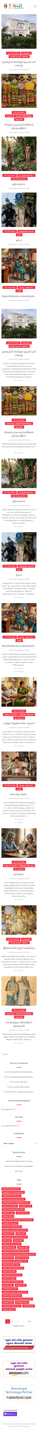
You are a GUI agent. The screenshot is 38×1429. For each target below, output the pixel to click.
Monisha (9, 1247)
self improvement (13, 1268)
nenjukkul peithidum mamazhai (19, 1254)
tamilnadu (10, 1289)
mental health (12, 1244)
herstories (14, 69)
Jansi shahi (10, 1223)
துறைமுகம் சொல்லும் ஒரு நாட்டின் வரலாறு (19, 1161)
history (23, 1213)
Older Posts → (19, 1326)
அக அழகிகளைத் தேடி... (26, 175)
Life (7, 1240)
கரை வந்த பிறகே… (19, 794)
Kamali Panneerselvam (15, 1230)
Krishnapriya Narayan (15, 1237)
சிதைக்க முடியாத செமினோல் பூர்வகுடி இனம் (19, 1166)
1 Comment (19, 671)
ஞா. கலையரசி (19, 718)
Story (8, 1285)
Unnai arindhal (12, 1295)
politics (22, 1258)
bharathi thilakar (13, 1192)
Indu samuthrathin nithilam (18, 1220)
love (18, 1240)
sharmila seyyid (12, 1275)
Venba (8, 1302)
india (8, 1216)
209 (29, 1321)
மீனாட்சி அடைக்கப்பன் (19, 179)
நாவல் (19, 235)
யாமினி (19, 291)
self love (9, 1271)
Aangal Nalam (11, 1189)
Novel (8, 1258)
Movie (23, 1247)
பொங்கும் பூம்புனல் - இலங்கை (19, 56)
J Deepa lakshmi (12, 1227)
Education (10, 1206)
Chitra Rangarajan (14, 1199)
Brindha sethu (12, 1196)
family (26, 1206)
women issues (12, 1306)
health (8, 1213)
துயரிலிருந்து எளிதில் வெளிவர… (23, 1077)
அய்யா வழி (9, 1309)
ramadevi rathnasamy (15, 1261)
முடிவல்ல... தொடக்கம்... (26, 287)
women (22, 1302)
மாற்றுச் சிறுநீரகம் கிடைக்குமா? (19, 723)
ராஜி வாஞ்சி (19, 119)
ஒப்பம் (19, 239)
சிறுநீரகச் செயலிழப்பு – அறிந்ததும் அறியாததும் (19, 714)
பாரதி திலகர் (26, 53)
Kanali (8, 1233)
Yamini (29, 1306)
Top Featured (13, 53)
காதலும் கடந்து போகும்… (26, 1092)
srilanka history (13, 1282)
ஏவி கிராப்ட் (19, 874)
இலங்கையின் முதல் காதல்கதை (19, 947)
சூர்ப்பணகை (19, 183)
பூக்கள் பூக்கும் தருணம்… (22, 1087)
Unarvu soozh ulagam (15, 1292)
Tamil (21, 1285)
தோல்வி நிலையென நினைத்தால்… (19, 295)
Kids (21, 1233)
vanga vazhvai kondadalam (18, 1299)
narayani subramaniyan (16, 1251)
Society (9, 1278)
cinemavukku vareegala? (16, 1202)
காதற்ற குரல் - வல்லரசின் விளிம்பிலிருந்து (19, 116)
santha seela (11, 1264)
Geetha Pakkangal (13, 1209)
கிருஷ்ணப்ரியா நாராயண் (26, 231)
